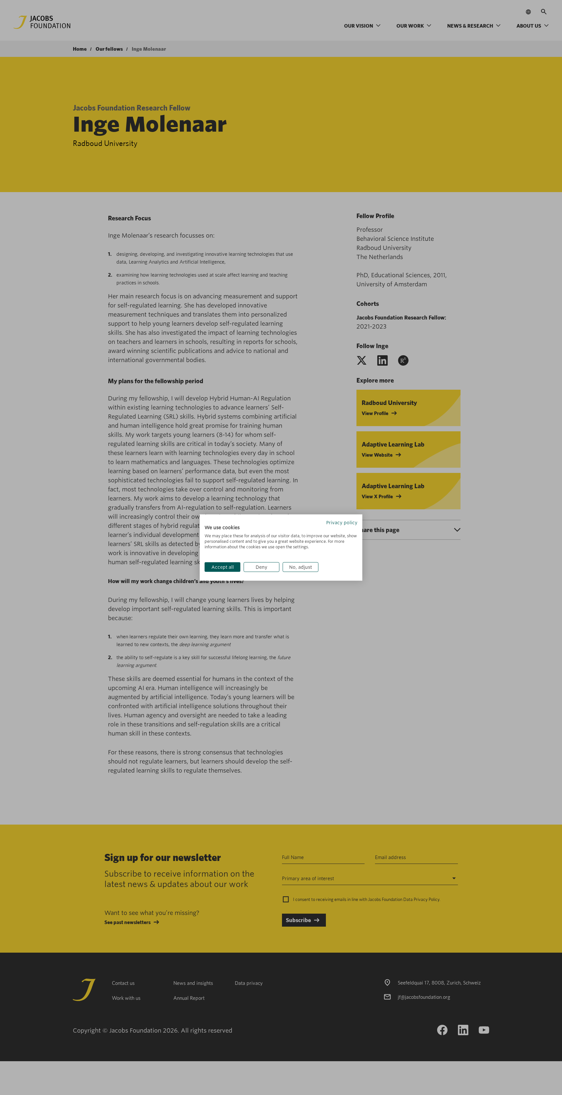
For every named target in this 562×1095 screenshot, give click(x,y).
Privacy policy (341, 522)
